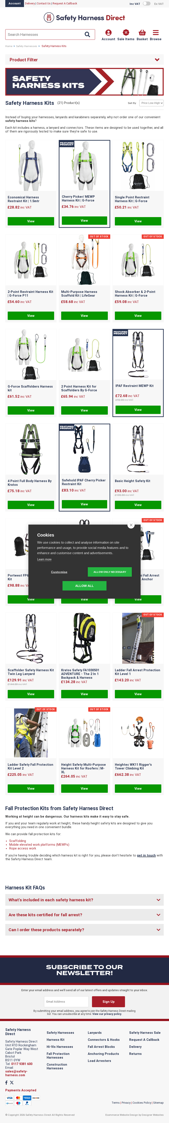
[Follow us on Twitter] (12, 1083)
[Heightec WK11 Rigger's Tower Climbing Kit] (138, 733)
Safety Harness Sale (145, 1033)
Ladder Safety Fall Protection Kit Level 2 (30, 766)
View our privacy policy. (107, 1014)
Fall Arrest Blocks (101, 1047)
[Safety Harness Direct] (84, 22)
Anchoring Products (103, 1054)
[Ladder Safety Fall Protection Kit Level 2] (31, 733)
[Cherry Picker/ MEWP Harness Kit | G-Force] (84, 166)
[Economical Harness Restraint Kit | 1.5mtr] (31, 166)
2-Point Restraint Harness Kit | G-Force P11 (30, 294)
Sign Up (109, 1002)
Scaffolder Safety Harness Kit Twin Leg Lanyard (31, 672)
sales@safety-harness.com (16, 1073)
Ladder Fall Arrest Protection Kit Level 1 (137, 672)
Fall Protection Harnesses (58, 1056)
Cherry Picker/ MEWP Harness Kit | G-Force (78, 198)
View (31, 221)
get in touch (146, 855)
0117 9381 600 (21, 1064)
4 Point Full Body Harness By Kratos (29, 483)
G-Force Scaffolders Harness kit (30, 388)
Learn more (44, 559)
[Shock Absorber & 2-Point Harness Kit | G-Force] (138, 260)
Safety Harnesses (26, 46)
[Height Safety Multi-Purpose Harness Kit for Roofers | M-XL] (84, 733)
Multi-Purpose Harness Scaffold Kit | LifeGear (79, 294)
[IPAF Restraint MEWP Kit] (138, 355)
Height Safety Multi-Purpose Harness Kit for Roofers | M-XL (83, 768)
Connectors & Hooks (104, 1040)
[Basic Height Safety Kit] (138, 450)
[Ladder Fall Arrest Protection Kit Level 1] (138, 639)
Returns (135, 1054)
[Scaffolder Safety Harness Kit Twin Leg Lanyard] (31, 639)
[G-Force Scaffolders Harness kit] (31, 355)
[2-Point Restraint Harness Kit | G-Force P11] (31, 260)
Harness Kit (55, 1040)
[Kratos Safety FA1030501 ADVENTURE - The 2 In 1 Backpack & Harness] (84, 639)
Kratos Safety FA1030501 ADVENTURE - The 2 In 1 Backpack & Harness (80, 674)
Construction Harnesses (57, 1066)
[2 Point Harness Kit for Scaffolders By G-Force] (84, 355)
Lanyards (95, 1033)
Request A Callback (65, 3)
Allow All (84, 585)
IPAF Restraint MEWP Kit (135, 386)
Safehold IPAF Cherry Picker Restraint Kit (84, 482)
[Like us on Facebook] (6, 1083)
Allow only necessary (110, 571)
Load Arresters (99, 1061)
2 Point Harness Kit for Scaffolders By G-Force (79, 388)
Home (8, 46)
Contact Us (44, 3)
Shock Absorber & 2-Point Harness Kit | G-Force (135, 294)
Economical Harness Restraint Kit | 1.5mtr (23, 199)
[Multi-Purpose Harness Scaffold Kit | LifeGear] (84, 260)
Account (15, 3)
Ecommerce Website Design (121, 1114)
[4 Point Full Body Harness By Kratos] (31, 450)
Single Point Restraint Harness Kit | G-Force (132, 199)
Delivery (30, 3)
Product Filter (24, 59)
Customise (59, 571)
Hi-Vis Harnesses (60, 1047)
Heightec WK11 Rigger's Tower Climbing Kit (133, 766)
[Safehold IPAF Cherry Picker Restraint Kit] (84, 449)
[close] (131, 524)
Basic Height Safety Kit (132, 481)
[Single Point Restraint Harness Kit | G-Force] (138, 166)
